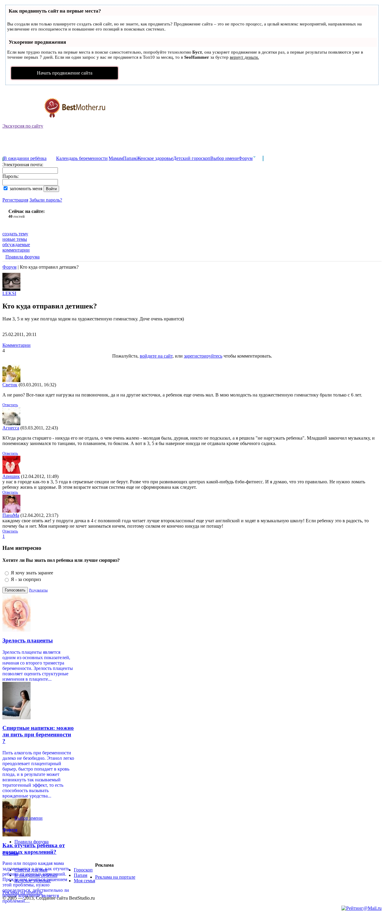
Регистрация (15, 199)
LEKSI (9, 293)
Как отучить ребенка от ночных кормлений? (33, 848)
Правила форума (22, 256)
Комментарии (16, 345)
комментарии (16, 249)
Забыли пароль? (45, 199)
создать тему (15, 233)
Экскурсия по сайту (22, 125)
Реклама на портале (115, 877)
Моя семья (84, 880)
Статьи (10, 853)
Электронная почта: (22, 164)
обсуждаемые (16, 244)
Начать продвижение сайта (64, 72)
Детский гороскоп (191, 158)
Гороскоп (83, 869)
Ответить (10, 404)
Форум (245, 158)
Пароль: (10, 176)
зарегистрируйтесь (203, 355)
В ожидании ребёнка (25, 158)
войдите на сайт (156, 355)
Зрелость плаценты (27, 640)
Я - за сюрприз (26, 579)
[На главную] (54, 121)
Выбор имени (224, 158)
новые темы (14, 239)
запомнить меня (26, 188)
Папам (129, 158)
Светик (9, 384)
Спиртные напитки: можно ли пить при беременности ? (38, 734)
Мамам (116, 158)
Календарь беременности (82, 158)
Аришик (11, 476)
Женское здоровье (154, 158)
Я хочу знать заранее (32, 572)
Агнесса (10, 427)
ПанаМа (10, 515)
